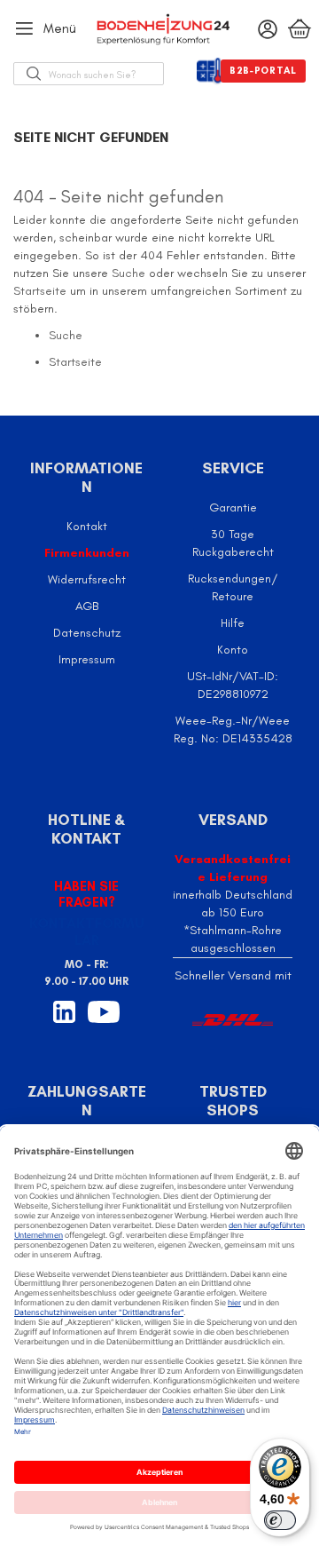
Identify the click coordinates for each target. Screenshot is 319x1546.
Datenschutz (87, 632)
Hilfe (233, 622)
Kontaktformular (86, 931)
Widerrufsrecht (87, 579)
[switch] (280, 1520)
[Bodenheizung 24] (160, 29)
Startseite (39, 290)
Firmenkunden (86, 552)
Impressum (86, 659)
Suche (128, 273)
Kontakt (86, 526)
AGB (86, 606)
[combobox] (106, 73)
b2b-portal (263, 70)
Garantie (233, 507)
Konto (232, 649)
